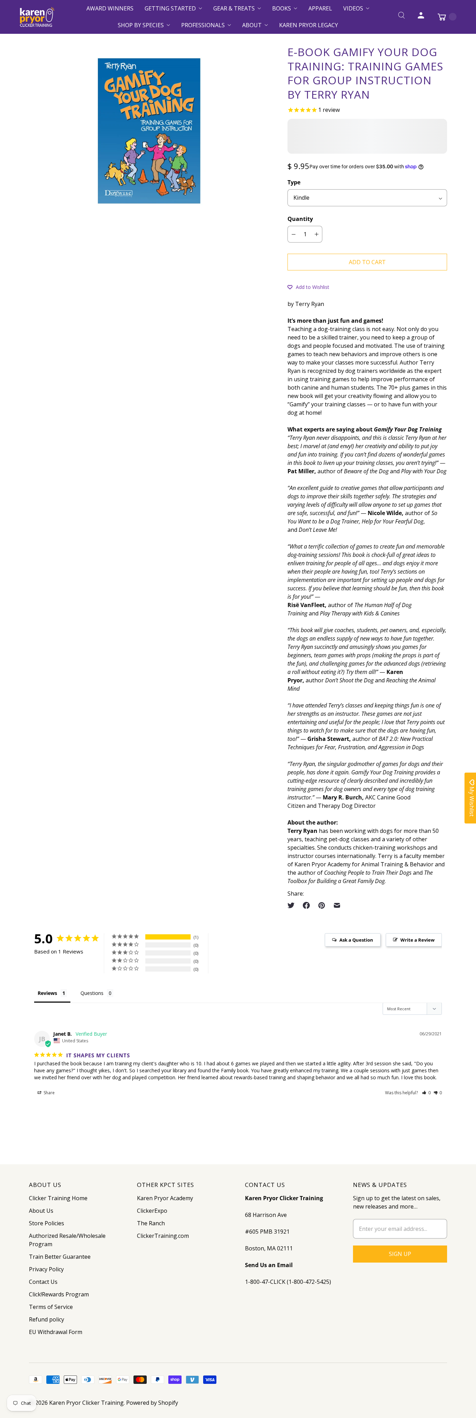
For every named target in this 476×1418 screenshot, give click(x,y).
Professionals (203, 25)
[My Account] (421, 16)
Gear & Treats (234, 8)
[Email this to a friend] (337, 905)
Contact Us (43, 1282)
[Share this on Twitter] (293, 905)
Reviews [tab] (47, 993)
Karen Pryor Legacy (308, 25)
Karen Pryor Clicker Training (86, 1402)
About (252, 25)
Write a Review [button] (417, 940)
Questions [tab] (91, 993)
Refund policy (46, 1319)
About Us (41, 1210)
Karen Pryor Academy (165, 1198)
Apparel (320, 8)
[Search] (401, 16)
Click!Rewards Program (59, 1294)
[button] (308, 287)
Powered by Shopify (152, 1402)
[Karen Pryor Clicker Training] (37, 17)
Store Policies (46, 1223)
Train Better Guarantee (60, 1256)
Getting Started (170, 8)
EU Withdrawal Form (55, 1332)
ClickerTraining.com (163, 1236)
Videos (353, 8)
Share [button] (49, 1093)
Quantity (300, 219)
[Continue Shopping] (443, 16)
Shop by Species (141, 25)
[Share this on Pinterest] (321, 905)
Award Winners (109, 8)
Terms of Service (51, 1307)
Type (293, 182)
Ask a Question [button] (356, 940)
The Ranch (151, 1223)
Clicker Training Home (58, 1198)
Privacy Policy (46, 1269)
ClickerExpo (152, 1210)
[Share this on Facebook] (306, 905)
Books (281, 8)
